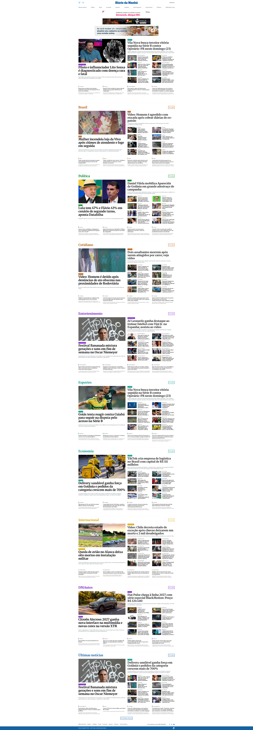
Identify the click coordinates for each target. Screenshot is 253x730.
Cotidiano (126, 7)
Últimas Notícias (82, 7)
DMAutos (159, 7)
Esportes (117, 7)
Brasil (100, 7)
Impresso (172, 2)
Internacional (149, 7)
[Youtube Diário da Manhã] (174, 724)
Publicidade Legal (170, 7)
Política (93, 7)
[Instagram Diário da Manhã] (171, 724)
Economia (108, 7)
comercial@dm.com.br (152, 724)
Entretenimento (137, 7)
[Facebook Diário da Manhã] (169, 724)
